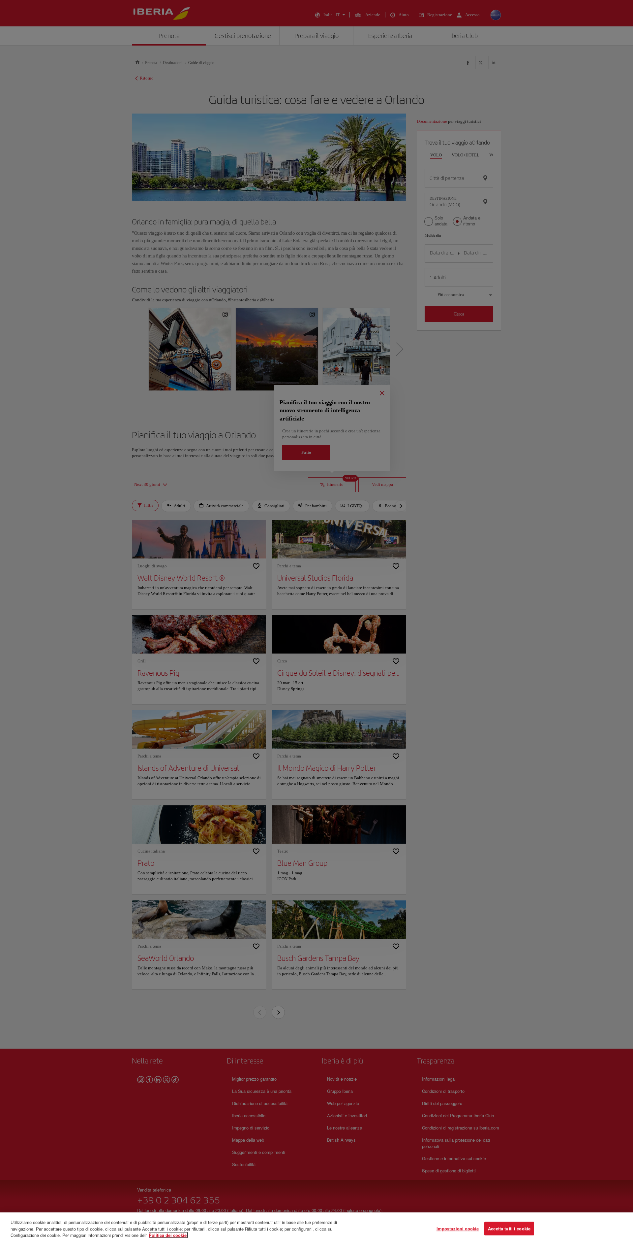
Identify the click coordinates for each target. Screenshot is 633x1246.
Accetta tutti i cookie (509, 1229)
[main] (316, 1229)
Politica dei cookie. (168, 1235)
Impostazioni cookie (458, 1229)
